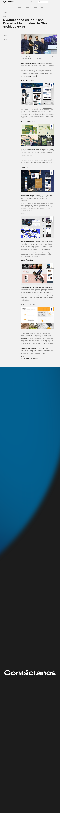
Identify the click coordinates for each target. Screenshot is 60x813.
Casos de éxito (34, 1)
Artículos (27, 6)
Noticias (35, 6)
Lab (42, 6)
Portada (19, 6)
